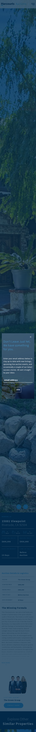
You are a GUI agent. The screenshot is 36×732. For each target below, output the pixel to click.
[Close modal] (31, 337)
